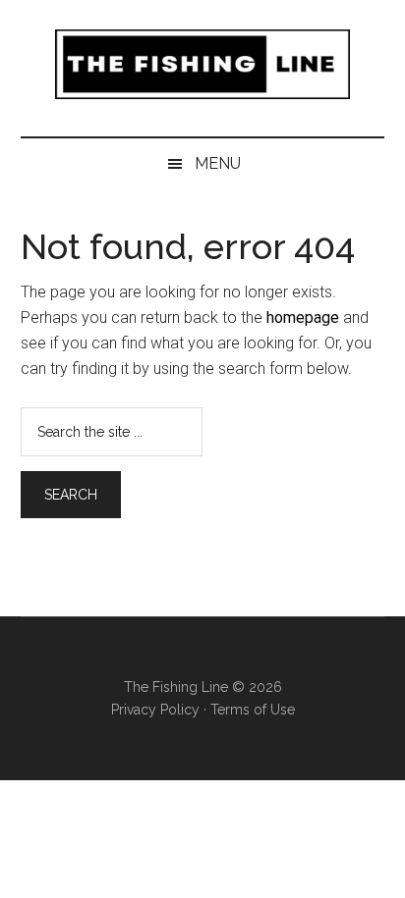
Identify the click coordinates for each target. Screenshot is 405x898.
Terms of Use (252, 709)
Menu (218, 163)
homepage (302, 317)
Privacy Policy (155, 709)
